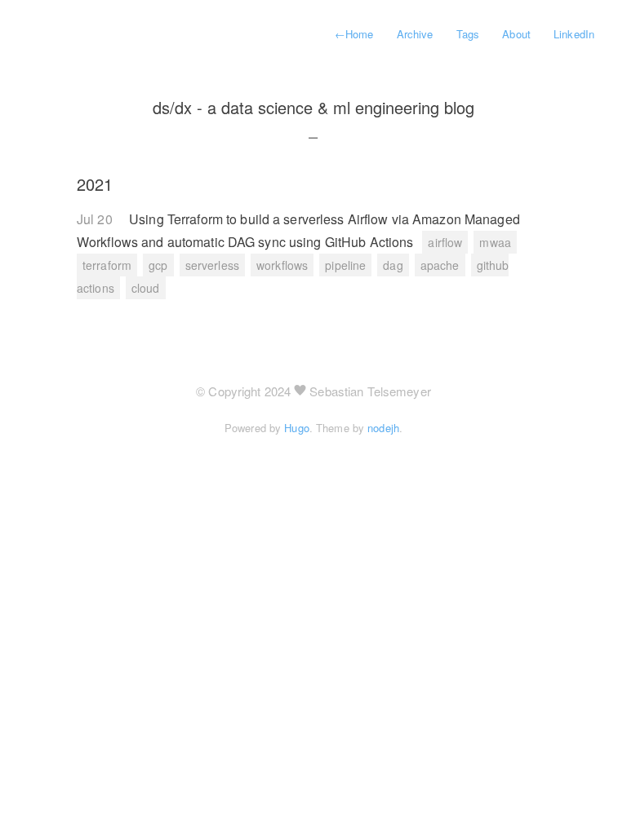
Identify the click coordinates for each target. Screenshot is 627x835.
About (516, 34)
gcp (158, 265)
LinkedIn (574, 34)
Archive (415, 34)
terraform (106, 265)
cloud (145, 288)
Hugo (296, 427)
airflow (445, 242)
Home (354, 34)
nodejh (383, 427)
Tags (467, 34)
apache (440, 265)
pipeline (345, 265)
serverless (212, 265)
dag (392, 265)
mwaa (494, 242)
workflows (282, 265)
